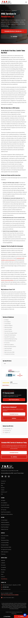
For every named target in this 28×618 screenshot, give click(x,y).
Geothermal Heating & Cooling (10, 338)
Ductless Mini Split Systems (10, 335)
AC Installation (7, 321)
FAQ (2, 494)
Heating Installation (8, 325)
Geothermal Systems (5, 524)
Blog (2, 485)
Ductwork (3, 537)
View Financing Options (14, 399)
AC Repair (6, 319)
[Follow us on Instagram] (5, 476)
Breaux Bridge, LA (8, 428)
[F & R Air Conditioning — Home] (6, 2)
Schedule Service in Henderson (13, 31)
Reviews (3, 487)
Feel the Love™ (4, 492)
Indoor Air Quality (8, 329)
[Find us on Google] (9, 476)
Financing (3, 554)
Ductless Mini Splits (5, 505)
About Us (3, 483)
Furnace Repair (7, 323)
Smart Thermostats (5, 507)
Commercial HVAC (5, 542)
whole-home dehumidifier (7, 280)
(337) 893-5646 (6, 587)
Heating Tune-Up (7, 350)
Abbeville (3, 560)
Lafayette (3, 562)
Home (2, 10)
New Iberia (3, 569)
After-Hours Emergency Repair (10, 333)
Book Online (7, 616)
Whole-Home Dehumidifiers (10, 346)
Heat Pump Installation (9, 344)
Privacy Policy (14, 613)
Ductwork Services (8, 331)
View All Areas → (4, 578)
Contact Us (3, 481)
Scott (2, 574)
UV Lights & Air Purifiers (9, 354)
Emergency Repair (5, 544)
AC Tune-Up (6, 342)
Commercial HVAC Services (10, 340)
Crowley (2, 572)
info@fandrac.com (6, 589)
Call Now (15, 36)
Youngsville (3, 567)
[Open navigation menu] (26, 2)
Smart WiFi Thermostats (9, 336)
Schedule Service (14, 414)
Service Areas (8, 10)
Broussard (3, 565)
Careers (2, 489)
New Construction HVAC (9, 352)
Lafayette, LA (7, 432)
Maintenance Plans (8, 327)
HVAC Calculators (4, 551)
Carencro (3, 576)
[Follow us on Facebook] (2, 476)
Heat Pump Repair (8, 348)
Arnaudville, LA (7, 430)
